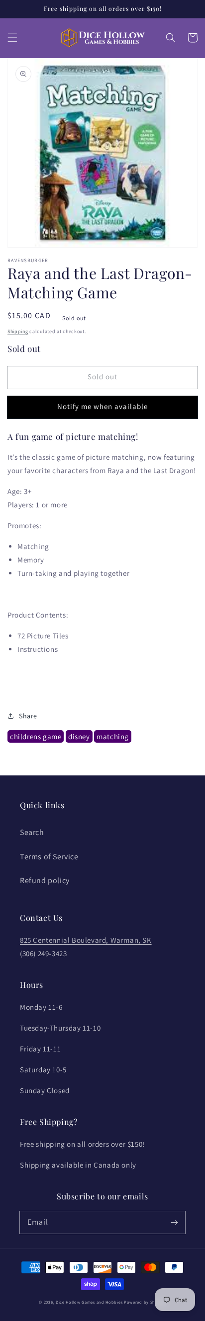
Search (32, 832)
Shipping (17, 331)
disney (79, 736)
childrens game (35, 736)
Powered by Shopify (145, 1302)
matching (113, 736)
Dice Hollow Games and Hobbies (89, 1302)
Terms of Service (49, 856)
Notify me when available (102, 406)
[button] (12, 38)
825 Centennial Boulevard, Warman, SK (86, 940)
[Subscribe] (174, 1222)
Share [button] (28, 715)
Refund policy (45, 880)
